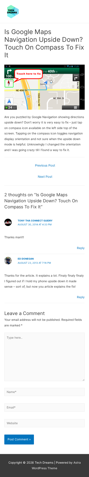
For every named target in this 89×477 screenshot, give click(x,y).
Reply (81, 248)
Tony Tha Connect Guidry (35, 220)
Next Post (45, 177)
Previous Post (45, 165)
